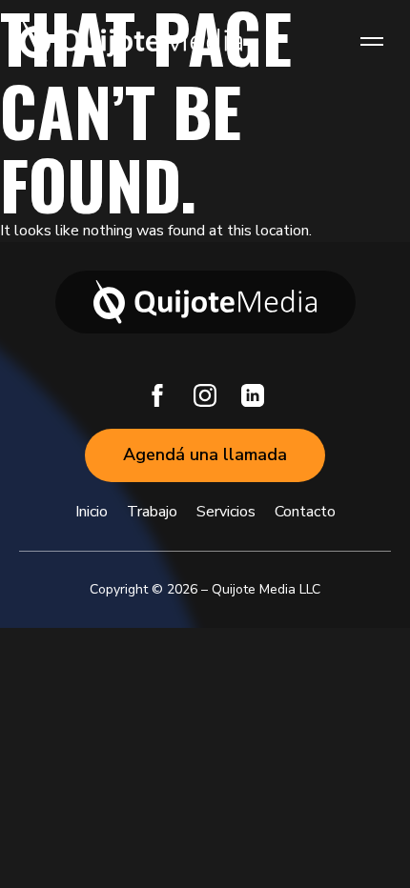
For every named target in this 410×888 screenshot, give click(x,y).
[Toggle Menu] (372, 41)
